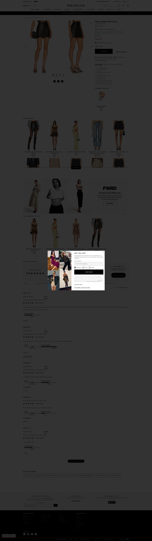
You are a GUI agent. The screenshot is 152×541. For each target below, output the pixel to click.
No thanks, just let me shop (82, 287)
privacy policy (100, 280)
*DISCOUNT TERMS (78, 284)
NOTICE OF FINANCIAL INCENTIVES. (94, 281)
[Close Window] (103, 252)
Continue (89, 272)
